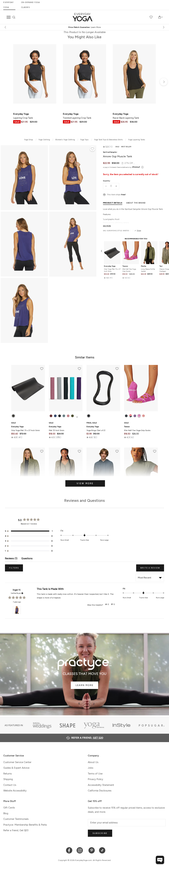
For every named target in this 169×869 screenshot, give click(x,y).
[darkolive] (72, 416)
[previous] (6, 27)
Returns (7, 773)
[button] (107, 147)
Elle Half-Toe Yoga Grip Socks (129, 270)
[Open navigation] (9, 17)
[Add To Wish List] (92, 149)
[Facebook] (69, 850)
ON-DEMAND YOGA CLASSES (30, 4)
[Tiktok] (102, 850)
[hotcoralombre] (143, 416)
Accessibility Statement (101, 785)
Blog (5, 813)
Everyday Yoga (109, 266)
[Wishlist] (151, 17)
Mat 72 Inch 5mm (56, 429)
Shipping (8, 779)
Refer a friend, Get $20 (16, 830)
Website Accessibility (15, 790)
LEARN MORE (84, 685)
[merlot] (51, 416)
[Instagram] (80, 850)
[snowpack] (126, 416)
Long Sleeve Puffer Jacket (148, 270)
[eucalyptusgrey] (64, 416)
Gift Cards (9, 807)
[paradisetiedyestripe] (139, 416)
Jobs (90, 767)
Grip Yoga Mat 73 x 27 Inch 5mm (112, 270)
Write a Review (152, 569)
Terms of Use (95, 773)
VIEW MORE (85, 483)
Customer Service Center (17, 762)
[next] (163, 27)
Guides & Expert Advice (16, 767)
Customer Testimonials (16, 819)
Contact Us (9, 785)
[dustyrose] (68, 416)
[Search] (14, 17)
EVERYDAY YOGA (8, 4)
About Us (93, 762)
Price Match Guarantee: (84, 27)
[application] (160, 860)
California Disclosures (99, 790)
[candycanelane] (130, 416)
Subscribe (100, 833)
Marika (143, 266)
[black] (13, 416)
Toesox (125, 266)
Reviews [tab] (11, 559)
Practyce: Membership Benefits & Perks (25, 824)
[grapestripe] (135, 416)
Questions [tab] (27, 559)
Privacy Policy (95, 779)
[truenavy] (55, 416)
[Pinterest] (91, 850)
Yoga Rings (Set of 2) (95, 429)
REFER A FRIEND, (87, 737)
